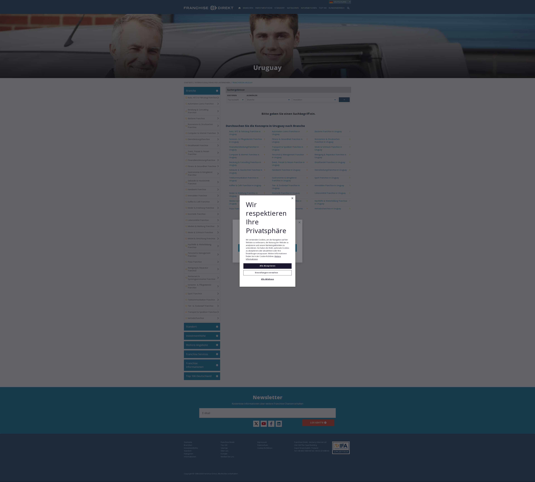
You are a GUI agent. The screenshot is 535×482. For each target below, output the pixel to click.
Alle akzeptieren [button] (267, 266)
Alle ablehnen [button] (267, 279)
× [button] (292, 198)
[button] (267, 272)
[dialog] (267, 241)
